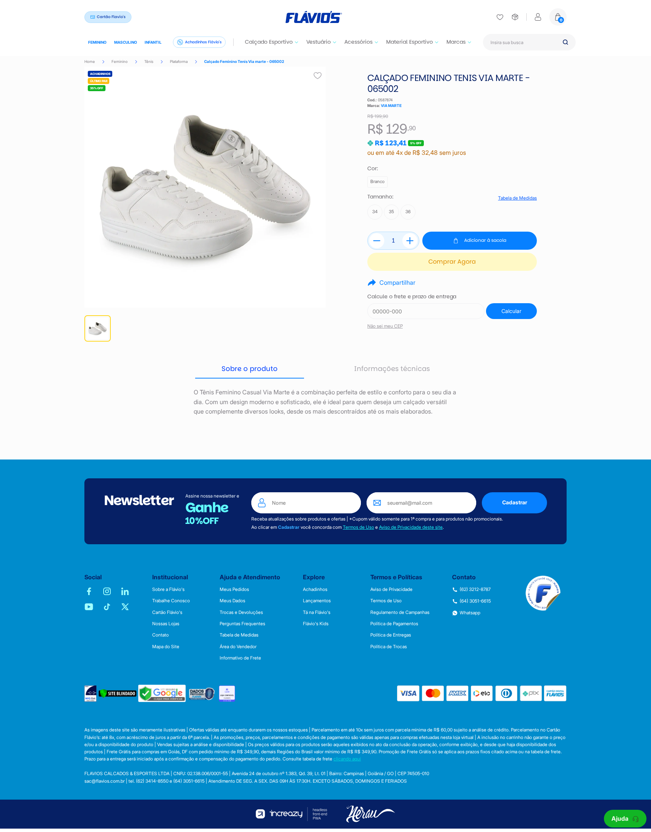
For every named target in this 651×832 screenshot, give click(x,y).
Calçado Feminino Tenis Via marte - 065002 (244, 61)
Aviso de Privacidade (391, 589)
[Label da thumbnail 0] (97, 328)
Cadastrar (514, 502)
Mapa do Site (165, 646)
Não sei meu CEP (385, 326)
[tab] (249, 369)
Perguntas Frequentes (242, 623)
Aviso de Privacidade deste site (411, 527)
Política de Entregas (390, 635)
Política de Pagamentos (394, 623)
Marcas (456, 42)
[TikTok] (107, 606)
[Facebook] (88, 591)
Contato (160, 635)
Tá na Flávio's (316, 612)
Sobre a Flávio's (168, 589)
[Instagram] (107, 591)
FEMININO (97, 42)
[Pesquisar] (565, 42)
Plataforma (179, 61)
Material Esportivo (409, 42)
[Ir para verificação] (500, 17)
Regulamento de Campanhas (399, 612)
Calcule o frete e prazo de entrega (411, 296)
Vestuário (318, 42)
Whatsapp (470, 612)
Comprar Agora (452, 261)
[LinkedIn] (125, 591)
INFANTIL (153, 42)
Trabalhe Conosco (171, 600)
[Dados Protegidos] (202, 693)
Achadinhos (315, 589)
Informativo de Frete (240, 658)
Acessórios (358, 42)
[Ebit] (90, 693)
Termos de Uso (358, 527)
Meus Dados (232, 600)
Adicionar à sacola (485, 240)
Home (89, 61)
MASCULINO (125, 42)
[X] (125, 606)
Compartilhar (397, 282)
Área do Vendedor (238, 646)
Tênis (148, 61)
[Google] (162, 693)
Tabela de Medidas (517, 198)
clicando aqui (347, 759)
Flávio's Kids (316, 623)
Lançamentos (317, 600)
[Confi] (227, 693)
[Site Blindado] (117, 693)
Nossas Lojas (165, 623)
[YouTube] (88, 606)
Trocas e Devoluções (241, 612)
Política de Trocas (388, 646)
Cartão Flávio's (167, 612)
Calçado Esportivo (269, 42)
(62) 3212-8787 (475, 589)
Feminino (120, 61)
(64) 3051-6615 (475, 601)
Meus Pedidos (234, 589)
